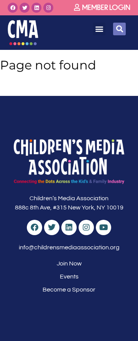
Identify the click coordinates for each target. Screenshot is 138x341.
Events (69, 276)
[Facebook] (13, 8)
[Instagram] (48, 8)
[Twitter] (25, 8)
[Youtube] (103, 227)
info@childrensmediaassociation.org (69, 247)
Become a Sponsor (69, 290)
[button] (99, 29)
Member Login (106, 7)
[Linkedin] (36, 8)
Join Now (69, 263)
